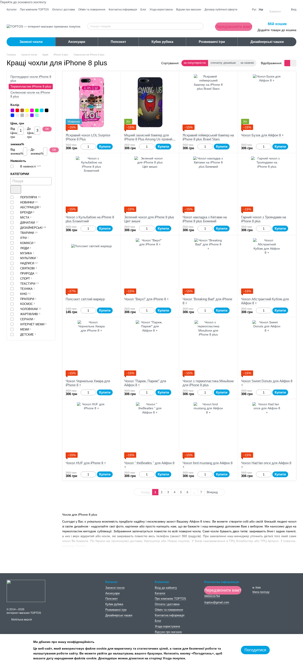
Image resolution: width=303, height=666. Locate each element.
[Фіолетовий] (32, 115)
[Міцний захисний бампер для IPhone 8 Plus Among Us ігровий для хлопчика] (150, 102)
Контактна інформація (123, 9)
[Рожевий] (32, 110)
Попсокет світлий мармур (85, 299)
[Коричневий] (22, 110)
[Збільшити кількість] (94, 146)
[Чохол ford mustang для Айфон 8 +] (208, 430)
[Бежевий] (27, 115)
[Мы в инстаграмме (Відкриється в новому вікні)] (245, 9)
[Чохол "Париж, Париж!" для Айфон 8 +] (150, 348)
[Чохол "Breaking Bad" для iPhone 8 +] (208, 266)
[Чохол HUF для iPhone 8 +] (91, 430)
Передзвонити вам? (233, 26)
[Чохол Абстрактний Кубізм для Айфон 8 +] (267, 266)
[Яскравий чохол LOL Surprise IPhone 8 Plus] (91, 102)
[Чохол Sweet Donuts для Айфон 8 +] (267, 348)
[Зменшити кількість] (83, 146)
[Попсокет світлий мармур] (91, 266)
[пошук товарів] (200, 26)
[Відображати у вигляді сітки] (287, 63)
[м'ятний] (37, 115)
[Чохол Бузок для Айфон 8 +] (267, 102)
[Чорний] (46, 110)
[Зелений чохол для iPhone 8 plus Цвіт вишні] (150, 184)
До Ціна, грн (30, 133)
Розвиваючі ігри (212, 42)
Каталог (12, 9)
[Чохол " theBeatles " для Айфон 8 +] (150, 430)
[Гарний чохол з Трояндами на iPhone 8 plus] (267, 184)
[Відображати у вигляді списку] (293, 63)
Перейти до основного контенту (23, 2)
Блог (143, 9)
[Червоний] (17, 110)
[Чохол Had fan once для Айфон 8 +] (267, 430)
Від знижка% (16, 151)
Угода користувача (161, 9)
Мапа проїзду (261, 592)
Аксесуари (76, 42)
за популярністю (195, 62)
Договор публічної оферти (221, 9)
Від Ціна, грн (14, 133)
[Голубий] (41, 110)
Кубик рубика (162, 42)
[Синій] (12, 115)
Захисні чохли (31, 42)
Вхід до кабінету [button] (166, 587)
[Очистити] (15, 189)
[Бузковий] (12, 110)
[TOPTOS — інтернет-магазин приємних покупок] (26, 590)
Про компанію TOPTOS (34, 9)
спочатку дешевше (223, 62)
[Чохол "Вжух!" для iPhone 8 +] (150, 266)
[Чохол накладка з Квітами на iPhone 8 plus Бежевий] (208, 184)
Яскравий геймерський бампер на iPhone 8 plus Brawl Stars (208, 137)
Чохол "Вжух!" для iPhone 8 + (146, 299)
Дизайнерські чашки (267, 42)
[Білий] (17, 115)
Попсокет (118, 42)
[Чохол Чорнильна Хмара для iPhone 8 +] (91, 348)
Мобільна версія (21, 619)
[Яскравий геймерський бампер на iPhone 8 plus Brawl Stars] (208, 102)
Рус (254, 9)
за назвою (247, 62)
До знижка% (37, 151)
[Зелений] (37, 110)
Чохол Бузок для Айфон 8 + (262, 135)
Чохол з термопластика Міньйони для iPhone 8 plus (208, 383)
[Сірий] (22, 115)
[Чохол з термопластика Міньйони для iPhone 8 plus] (208, 348)
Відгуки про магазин (188, 9)
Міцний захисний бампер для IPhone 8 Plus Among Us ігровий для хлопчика (148, 139)
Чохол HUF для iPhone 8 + (86, 463)
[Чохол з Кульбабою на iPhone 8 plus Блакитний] (91, 184)
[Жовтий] (27, 110)
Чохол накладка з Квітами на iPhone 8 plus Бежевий (205, 219)
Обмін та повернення (91, 9)
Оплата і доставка (63, 9)
